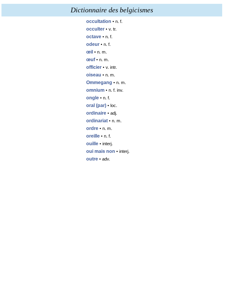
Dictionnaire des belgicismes (112, 10)
